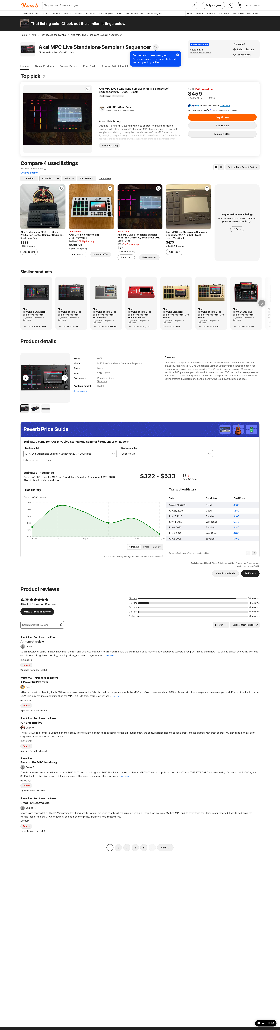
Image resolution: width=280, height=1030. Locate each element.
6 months (134, 547)
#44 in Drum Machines (64, 52)
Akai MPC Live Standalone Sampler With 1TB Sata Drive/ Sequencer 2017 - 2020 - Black (134, 90)
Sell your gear (213, 5)
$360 (236, 505)
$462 (236, 538)
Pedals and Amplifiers (62, 13)
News (198, 13)
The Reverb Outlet (30, 13)
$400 (236, 533)
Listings (24, 66)
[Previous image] (27, 119)
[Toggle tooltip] (43, 76)
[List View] (221, 167)
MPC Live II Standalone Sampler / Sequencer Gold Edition (211, 315)
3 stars (133, 607)
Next (163, 847)
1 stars (132, 616)
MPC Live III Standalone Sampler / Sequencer (35, 313)
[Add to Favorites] (156, 47)
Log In (257, 5)
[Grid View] (216, 167)
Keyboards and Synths (85, 13)
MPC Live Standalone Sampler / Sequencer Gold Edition (176, 315)
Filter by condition (129, 448)
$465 (236, 516)
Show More (79, 391)
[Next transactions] (254, 553)
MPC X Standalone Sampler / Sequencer (243, 313)
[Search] (193, 5)
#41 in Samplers (45, 52)
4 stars (133, 602)
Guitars (45, 13)
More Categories (155, 13)
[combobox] (67, 453)
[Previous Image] (26, 378)
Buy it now (222, 117)
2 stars (133, 611)
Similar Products (44, 66)
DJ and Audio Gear (135, 13)
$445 (236, 527)
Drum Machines (105, 378)
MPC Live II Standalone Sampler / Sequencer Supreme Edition (139, 315)
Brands (190, 13)
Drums (120, 13)
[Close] (178, 55)
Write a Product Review (37, 611)
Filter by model (31, 448)
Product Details (68, 66)
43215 (212, 98)
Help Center (252, 13)
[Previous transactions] (248, 553)
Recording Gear (106, 13)
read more (109, 656)
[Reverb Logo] (29, 5)
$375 (236, 521)
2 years (157, 547)
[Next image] (87, 119)
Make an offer (222, 134)
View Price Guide (225, 573)
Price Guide (89, 66)
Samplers (102, 381)
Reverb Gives (238, 13)
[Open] (113, 454)
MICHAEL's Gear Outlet (119, 107)
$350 (236, 510)
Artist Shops (224, 13)
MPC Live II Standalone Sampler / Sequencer (69, 313)
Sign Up (248, 5)
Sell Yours (250, 573)
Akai (99, 358)
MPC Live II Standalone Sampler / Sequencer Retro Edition (104, 315)
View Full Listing (109, 145)
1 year (146, 547)
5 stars (133, 598)
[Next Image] (65, 378)
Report (26, 665)
